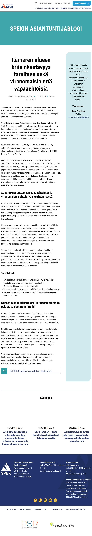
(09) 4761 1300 (76, 468)
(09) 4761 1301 (50, 465)
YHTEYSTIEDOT (86, 8)
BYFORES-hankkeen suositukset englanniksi (31, 371)
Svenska (58, 3)
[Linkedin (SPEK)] (40, 500)
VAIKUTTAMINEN (61, 8)
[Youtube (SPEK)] (50, 500)
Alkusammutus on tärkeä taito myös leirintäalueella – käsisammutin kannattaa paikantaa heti (77, 436)
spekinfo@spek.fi (21, 474)
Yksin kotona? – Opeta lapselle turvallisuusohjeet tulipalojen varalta (46, 434)
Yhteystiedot (57, 509)
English (67, 3)
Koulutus (39, 8)
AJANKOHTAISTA (46, 3)
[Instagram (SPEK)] (45, 500)
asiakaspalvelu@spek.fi (76, 474)
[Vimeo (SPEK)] (55, 500)
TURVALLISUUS (49, 8)
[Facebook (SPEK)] (35, 500)
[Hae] (36, 3)
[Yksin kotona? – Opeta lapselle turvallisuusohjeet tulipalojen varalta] (46, 415)
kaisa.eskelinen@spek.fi (79, 117)
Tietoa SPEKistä (74, 8)
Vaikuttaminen (40, 509)
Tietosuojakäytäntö (75, 509)
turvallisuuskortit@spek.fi (50, 471)
